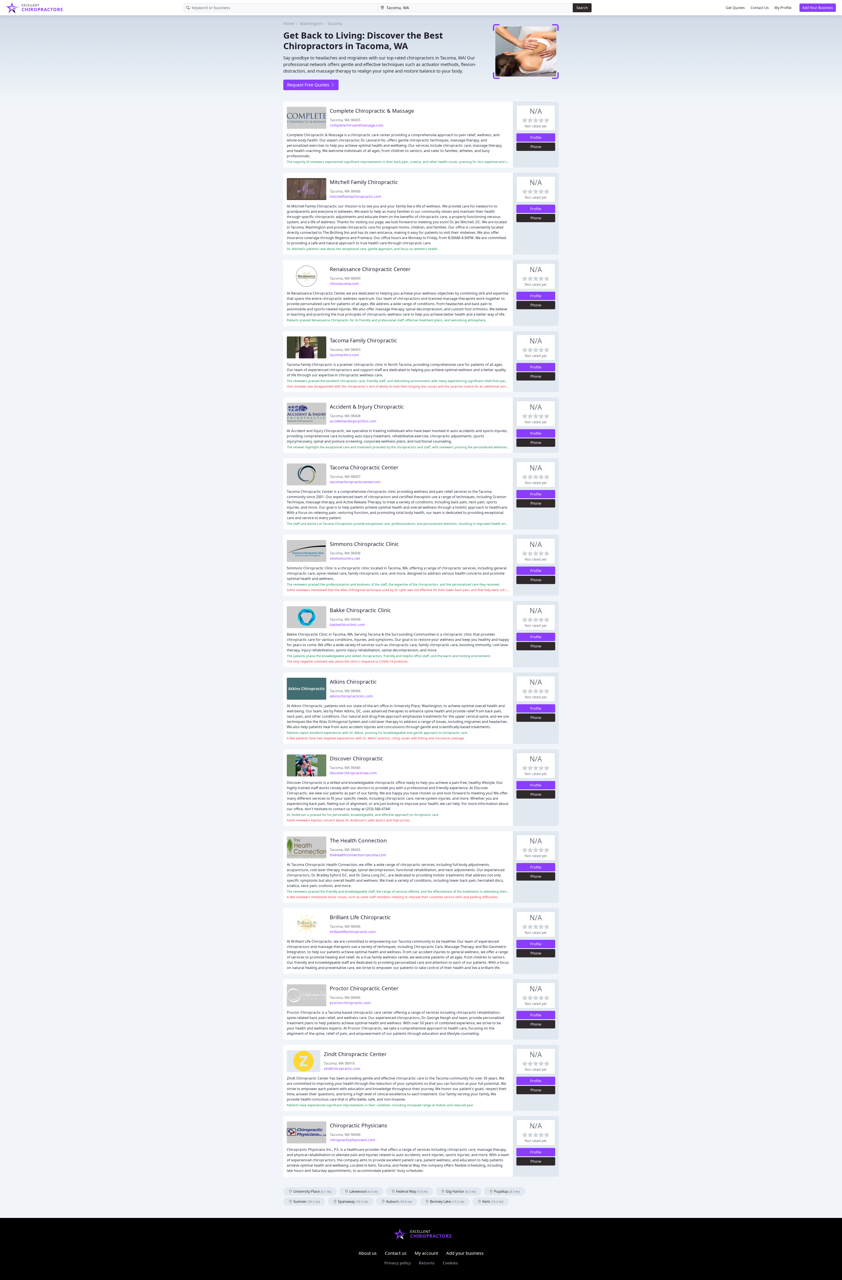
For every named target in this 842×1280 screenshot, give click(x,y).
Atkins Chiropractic (353, 681)
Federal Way (411, 1191)
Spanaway (352, 1201)
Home (288, 23)
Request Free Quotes (308, 85)
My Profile (782, 7)
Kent (492, 1201)
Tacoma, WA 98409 (345, 278)
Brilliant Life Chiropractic (360, 917)
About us (368, 1253)
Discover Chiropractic (356, 758)
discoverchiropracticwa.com (353, 773)
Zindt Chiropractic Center (355, 1054)
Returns (427, 1263)
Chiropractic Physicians (358, 1125)
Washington (311, 23)
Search (582, 7)
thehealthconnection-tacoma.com (358, 855)
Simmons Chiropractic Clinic (364, 543)
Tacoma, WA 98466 (345, 690)
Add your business (465, 1253)
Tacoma (335, 23)
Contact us (396, 1253)
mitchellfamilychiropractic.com (355, 196)
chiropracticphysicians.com (352, 1139)
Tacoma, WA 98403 (345, 349)
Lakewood (363, 1191)
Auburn (398, 1201)
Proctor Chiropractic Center (364, 988)
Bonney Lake (446, 1201)
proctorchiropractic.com (350, 1002)
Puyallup (506, 1191)
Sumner (306, 1201)
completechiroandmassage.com (356, 125)
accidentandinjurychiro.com (353, 421)
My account (426, 1253)
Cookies (450, 1263)
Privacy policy (397, 1263)
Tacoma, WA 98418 (339, 1063)
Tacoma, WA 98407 (345, 476)
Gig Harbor (460, 1191)
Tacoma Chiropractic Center (364, 467)
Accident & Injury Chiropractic (367, 406)
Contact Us (760, 7)
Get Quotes (735, 7)
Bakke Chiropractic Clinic (360, 610)
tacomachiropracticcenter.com (355, 481)
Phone (535, 146)
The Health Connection (358, 840)
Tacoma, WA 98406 (345, 191)
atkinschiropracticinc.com (351, 696)
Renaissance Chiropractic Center (370, 269)
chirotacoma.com (344, 283)
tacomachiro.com (344, 354)
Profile (535, 137)
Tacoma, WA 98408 (345, 415)
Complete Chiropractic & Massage (372, 110)
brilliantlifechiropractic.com (353, 931)
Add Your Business (817, 7)
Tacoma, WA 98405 (345, 120)
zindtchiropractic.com (342, 1068)
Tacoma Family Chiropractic (363, 340)
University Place (312, 1191)
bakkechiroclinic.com (347, 624)
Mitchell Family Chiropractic (364, 182)
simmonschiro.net (345, 558)
